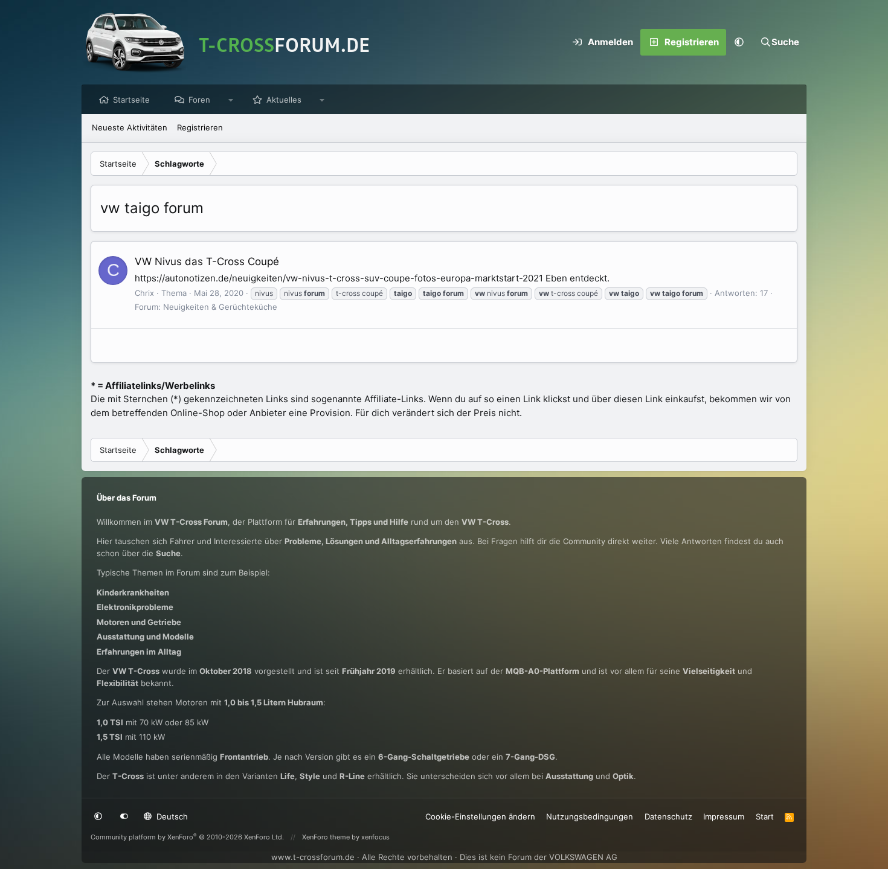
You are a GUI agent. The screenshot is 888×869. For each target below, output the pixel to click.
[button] (739, 42)
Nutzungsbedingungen (589, 816)
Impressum (723, 816)
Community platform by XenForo (187, 837)
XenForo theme (326, 837)
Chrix (144, 293)
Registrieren (200, 127)
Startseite (131, 99)
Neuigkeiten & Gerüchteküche (220, 307)
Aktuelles (283, 99)
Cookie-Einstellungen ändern (480, 816)
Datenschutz (668, 816)
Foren (199, 99)
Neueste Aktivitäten (129, 127)
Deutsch (171, 816)
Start (765, 816)
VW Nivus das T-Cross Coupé (207, 261)
